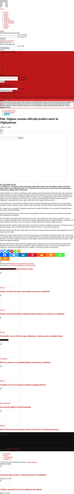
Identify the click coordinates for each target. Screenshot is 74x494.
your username (22, 34)
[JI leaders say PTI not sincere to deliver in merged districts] (10, 379)
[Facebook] (1, 251)
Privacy (6, 455)
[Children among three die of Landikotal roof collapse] (5, 485)
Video (5, 67)
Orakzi (6, 24)
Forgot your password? (7, 40)
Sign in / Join (7, 55)
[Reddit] (41, 255)
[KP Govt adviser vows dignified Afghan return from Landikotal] (10, 357)
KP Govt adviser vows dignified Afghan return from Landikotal (25, 362)
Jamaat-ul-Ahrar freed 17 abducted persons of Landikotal (23, 475)
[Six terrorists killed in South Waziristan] (10, 401)
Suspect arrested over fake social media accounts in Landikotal (19, 102)
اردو (5, 70)
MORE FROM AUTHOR (24, 269)
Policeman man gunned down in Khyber (21, 263)
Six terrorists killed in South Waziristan (15, 407)
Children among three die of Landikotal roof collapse (21, 489)
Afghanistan (3, 358)
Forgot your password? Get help (10, 83)
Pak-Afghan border (8, 60)
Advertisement (8, 457)
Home (6, 12)
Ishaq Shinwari (32, 462)
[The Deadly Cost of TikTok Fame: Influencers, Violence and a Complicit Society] (10, 330)
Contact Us (7, 459)
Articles (5, 62)
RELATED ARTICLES (8, 269)
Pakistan (6, 26)
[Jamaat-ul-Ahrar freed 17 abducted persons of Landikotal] (5, 471)
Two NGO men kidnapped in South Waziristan (21, 265)
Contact (5, 69)
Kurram (6, 17)
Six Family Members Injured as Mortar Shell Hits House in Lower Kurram (35, 104)
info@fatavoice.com (13, 448)
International (7, 58)
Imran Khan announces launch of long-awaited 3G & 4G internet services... (30, 429)
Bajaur (6, 15)
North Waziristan (9, 21)
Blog (5, 64)
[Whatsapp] (15, 251)
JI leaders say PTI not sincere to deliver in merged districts (23, 385)
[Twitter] (5, 251)
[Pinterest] (11, 251)
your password (22, 37)
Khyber (6, 14)
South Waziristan (9, 22)
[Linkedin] (8, 251)
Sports (6, 28)
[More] (19, 251)
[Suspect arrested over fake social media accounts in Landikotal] (10, 286)
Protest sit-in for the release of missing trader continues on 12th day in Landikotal (32, 314)
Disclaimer (7, 453)
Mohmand (7, 19)
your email (21, 46)
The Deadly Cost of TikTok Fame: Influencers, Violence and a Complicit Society (38, 103)
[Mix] (51, 255)
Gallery (5, 65)
